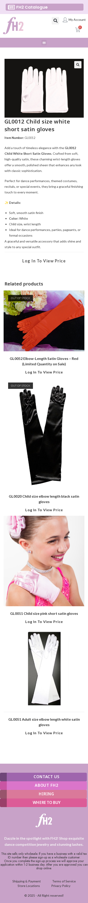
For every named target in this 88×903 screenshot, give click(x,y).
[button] (55, 20)
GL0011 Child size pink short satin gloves (44, 613)
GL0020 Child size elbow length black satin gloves (44, 499)
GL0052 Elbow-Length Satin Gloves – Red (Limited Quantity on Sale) (44, 361)
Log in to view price (44, 260)
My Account (77, 19)
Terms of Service (64, 881)
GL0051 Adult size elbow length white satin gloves (44, 722)
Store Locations (29, 886)
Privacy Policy (60, 886)
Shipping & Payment (26, 881)
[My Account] (65, 19)
